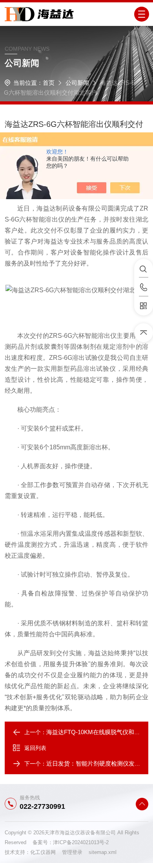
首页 (49, 82)
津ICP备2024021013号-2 (81, 842)
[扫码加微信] (143, 306)
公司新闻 (77, 82)
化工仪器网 (46, 852)
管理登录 (72, 852)
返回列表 (35, 748)
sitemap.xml (103, 852)
